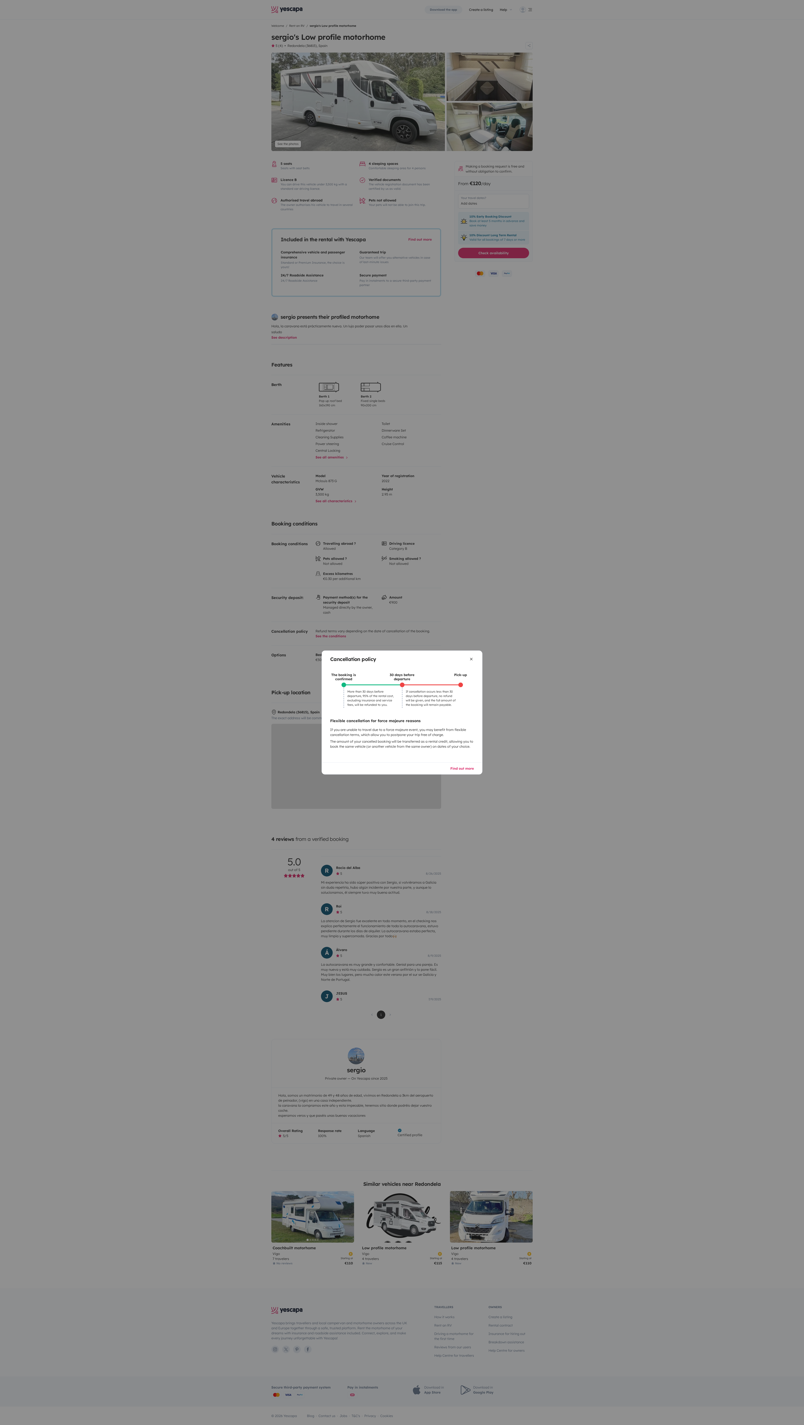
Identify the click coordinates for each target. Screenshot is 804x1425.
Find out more (462, 768)
